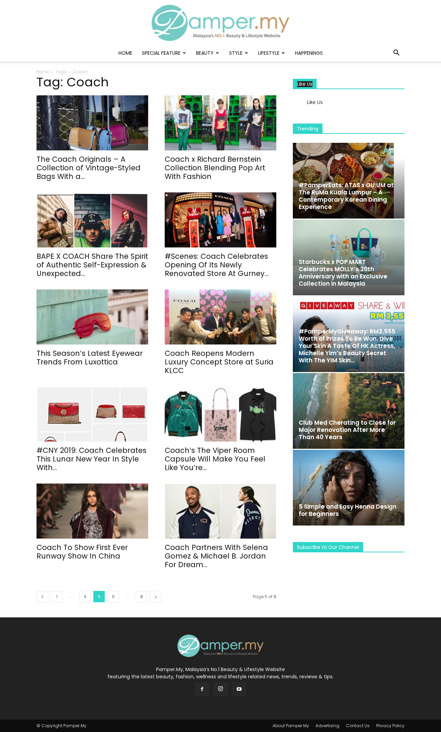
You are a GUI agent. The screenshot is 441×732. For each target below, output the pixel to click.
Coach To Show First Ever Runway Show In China (82, 551)
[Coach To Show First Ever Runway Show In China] (92, 511)
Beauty (205, 53)
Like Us (304, 84)
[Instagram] (220, 689)
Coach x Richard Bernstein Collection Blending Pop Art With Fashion (215, 167)
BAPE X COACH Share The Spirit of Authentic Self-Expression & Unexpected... (92, 264)
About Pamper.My (291, 726)
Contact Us (358, 726)
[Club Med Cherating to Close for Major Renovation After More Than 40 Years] (348, 411)
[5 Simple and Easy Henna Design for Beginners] (348, 488)
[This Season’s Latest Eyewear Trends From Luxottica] (92, 316)
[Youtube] (239, 689)
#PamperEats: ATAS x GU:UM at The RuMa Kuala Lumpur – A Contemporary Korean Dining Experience (346, 196)
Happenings (309, 53)
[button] (396, 53)
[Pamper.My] (220, 23)
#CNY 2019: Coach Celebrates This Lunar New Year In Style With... (91, 459)
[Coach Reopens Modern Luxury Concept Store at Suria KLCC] (220, 316)
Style (236, 53)
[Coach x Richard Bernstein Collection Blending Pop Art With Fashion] (220, 122)
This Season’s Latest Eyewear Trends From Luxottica (90, 357)
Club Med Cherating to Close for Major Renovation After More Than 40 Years (347, 429)
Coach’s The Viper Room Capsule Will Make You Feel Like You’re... (215, 459)
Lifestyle (268, 53)
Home (125, 53)
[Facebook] (202, 689)
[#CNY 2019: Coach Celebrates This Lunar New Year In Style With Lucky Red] (92, 414)
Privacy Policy (390, 726)
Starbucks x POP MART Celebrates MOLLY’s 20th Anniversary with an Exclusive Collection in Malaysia (343, 273)
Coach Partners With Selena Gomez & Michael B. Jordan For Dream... (216, 556)
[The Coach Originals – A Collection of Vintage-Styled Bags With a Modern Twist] (92, 122)
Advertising (327, 726)
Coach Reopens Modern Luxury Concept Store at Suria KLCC (219, 361)
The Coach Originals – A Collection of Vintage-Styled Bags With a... (89, 167)
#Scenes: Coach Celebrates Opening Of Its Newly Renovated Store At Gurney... (217, 264)
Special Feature (161, 53)
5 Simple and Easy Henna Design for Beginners (348, 510)
